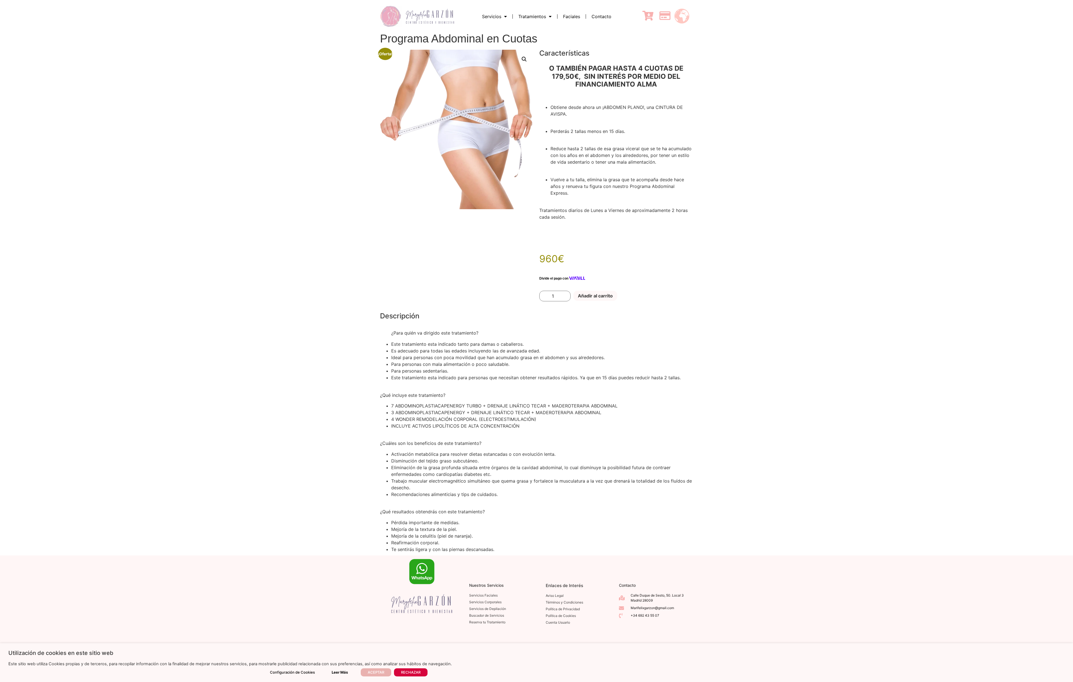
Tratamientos (532, 16)
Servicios (491, 16)
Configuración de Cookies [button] (292, 672)
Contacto (601, 16)
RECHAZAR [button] (411, 672)
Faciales (571, 16)
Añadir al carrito (595, 296)
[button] (524, 59)
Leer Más (340, 672)
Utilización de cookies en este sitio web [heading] (60, 653)
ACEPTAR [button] (376, 672)
